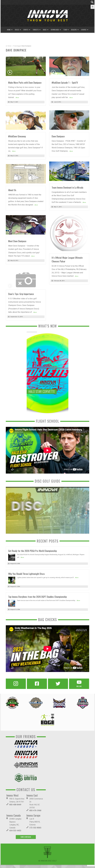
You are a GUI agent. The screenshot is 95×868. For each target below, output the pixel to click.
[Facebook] (37, 684)
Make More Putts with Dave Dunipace (24, 82)
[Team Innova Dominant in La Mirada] (69, 171)
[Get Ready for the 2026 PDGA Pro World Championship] (11, 557)
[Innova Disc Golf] (47, 15)
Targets (36, 30)
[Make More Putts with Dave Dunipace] (26, 66)
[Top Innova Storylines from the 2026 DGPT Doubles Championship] (11, 603)
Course (83, 30)
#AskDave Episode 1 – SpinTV (65, 82)
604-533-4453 (15, 830)
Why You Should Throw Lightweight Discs (26, 573)
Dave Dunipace (58, 136)
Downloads (55, 30)
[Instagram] (16, 684)
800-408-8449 (15, 805)
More (22, 557)
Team (65, 30)
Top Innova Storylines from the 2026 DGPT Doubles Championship (37, 596)
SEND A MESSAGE (26, 837)
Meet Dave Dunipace (17, 241)
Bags (45, 30)
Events (25, 30)
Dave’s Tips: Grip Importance (21, 294)
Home (9, 30)
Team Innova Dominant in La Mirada (67, 187)
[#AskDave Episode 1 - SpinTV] (69, 66)
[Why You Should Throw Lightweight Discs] (11, 580)
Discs (17, 30)
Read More (39, 73)
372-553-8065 (35, 828)
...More (17, 97)
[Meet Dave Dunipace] (26, 225)
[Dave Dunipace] (69, 120)
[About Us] (26, 173)
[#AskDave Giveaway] (26, 120)
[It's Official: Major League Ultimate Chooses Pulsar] (69, 233)
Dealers (74, 30)
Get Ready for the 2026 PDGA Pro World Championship (32, 551)
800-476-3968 (35, 810)
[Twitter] (58, 684)
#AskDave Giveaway (17, 136)
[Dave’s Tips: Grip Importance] (26, 279)
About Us (12, 190)
